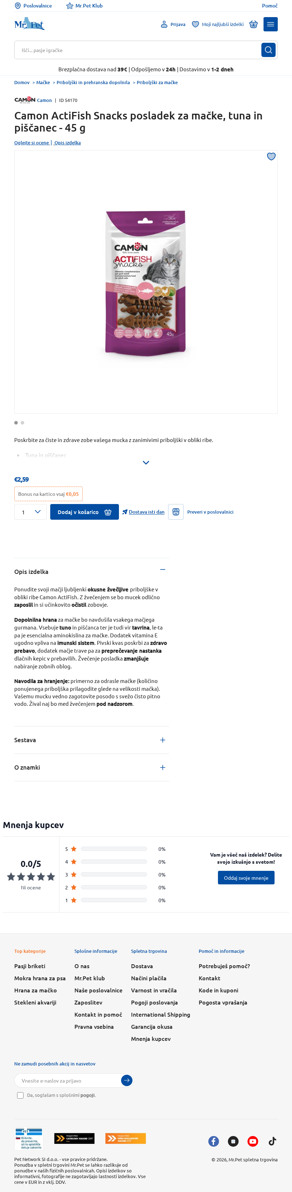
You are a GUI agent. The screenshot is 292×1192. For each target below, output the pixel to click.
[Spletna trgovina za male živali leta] (74, 1138)
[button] (270, 24)
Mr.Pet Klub (89, 5)
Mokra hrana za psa (40, 978)
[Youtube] (252, 1141)
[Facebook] (213, 1141)
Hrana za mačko (35, 990)
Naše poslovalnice (98, 990)
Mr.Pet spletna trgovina (253, 1159)
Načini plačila (149, 978)
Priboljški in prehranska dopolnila (93, 82)
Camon (44, 100)
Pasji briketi (29, 966)
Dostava (142, 966)
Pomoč (270, 5)
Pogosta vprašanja (223, 1002)
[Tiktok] (272, 1141)
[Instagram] (233, 1141)
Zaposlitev (88, 1002)
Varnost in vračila (154, 990)
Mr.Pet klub (89, 978)
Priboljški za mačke (157, 82)
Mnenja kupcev (151, 1038)
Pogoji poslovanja (154, 1002)
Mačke (43, 82)
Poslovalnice (38, 5)
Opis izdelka (67, 142)
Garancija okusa (152, 1026)
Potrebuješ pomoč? (224, 966)
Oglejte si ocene (31, 142)
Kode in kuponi (218, 990)
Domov (22, 82)
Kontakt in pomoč (98, 1014)
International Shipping (160, 1014)
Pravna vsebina (94, 1026)
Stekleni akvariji (35, 1002)
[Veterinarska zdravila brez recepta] (28, 1138)
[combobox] (141, 50)
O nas (81, 966)
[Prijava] (126, 1080)
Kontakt (209, 978)
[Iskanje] (268, 50)
